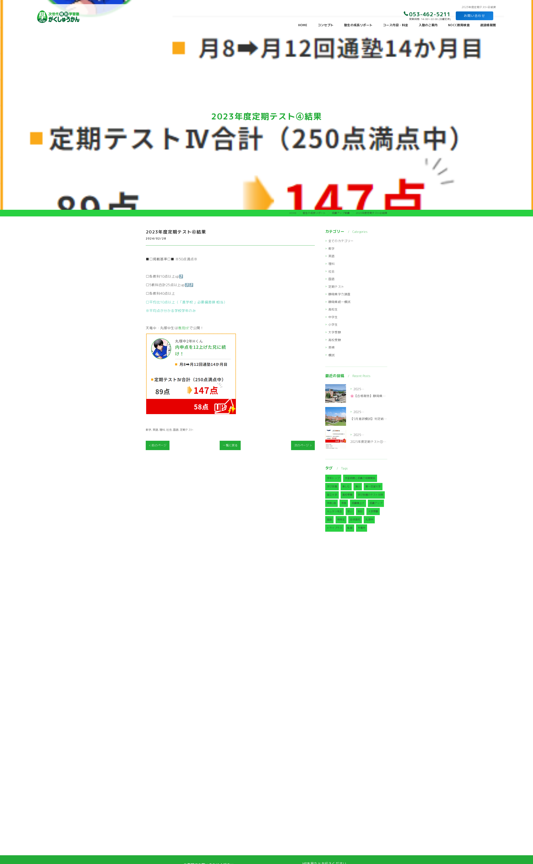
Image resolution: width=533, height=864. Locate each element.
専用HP (183, 327)
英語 (155, 430)
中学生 (333, 317)
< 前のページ (157, 445)
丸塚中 (369, 519)
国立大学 (332, 495)
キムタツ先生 (334, 511)
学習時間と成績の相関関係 (360, 478)
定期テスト (187, 430)
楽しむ (346, 486)
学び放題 (332, 486)
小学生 (333, 324)
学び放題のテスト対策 (370, 495)
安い (349, 511)
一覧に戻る (230, 445)
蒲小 (357, 486)
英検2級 (331, 503)
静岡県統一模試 (339, 302)
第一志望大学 (373, 486)
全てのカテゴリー (341, 241)
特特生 (341, 519)
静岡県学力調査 (339, 294)
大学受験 (334, 332)
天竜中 (361, 528)
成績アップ (376, 503)
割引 (360, 511)
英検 (331, 347)
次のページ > (303, 445)
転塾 (349, 528)
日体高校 (355, 519)
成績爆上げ (358, 503)
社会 (169, 430)
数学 (148, 430)
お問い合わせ (474, 16)
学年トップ (333, 478)
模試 (331, 355)
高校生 (333, 309)
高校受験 (334, 340)
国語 (175, 430)
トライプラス (334, 528)
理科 (162, 430)
